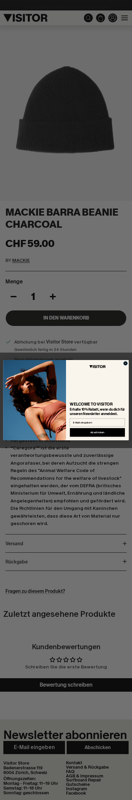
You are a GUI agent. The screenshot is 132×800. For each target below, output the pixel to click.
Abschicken (97, 432)
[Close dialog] (126, 363)
